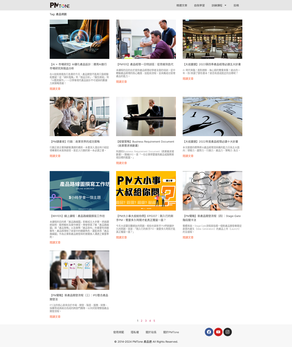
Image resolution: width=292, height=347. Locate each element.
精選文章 (181, 5)
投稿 (236, 5)
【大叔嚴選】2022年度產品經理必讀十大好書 (210, 141)
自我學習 (199, 5)
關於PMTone (171, 332)
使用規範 (118, 332)
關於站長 (151, 332)
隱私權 (135, 332)
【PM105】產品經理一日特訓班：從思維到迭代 (144, 64)
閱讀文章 (55, 88)
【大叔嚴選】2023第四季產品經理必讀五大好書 (212, 64)
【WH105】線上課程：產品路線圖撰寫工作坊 (77, 216)
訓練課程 (217, 5)
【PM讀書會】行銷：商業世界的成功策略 (75, 141)
